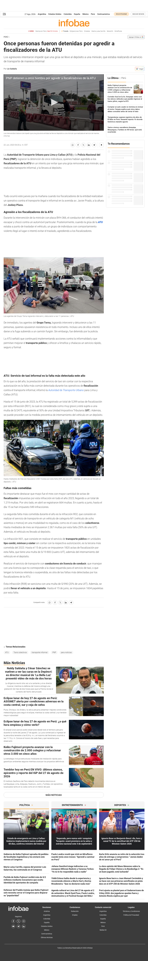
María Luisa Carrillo (98, 31)
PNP (54, 652)
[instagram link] (24, 921)
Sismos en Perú (46, 31)
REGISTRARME (121, 14)
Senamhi (110, 31)
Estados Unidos (54, 14)
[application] (54, 102)
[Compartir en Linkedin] (89, 145)
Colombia (68, 14)
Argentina (42, 14)
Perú (93, 14)
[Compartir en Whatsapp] (72, 145)
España (77, 14)
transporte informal (40, 652)
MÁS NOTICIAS (54, 795)
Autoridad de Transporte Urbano (66, 390)
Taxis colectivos (20, 652)
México (85, 14)
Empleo (75, 915)
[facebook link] (13, 921)
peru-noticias (66, 652)
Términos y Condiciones (131, 911)
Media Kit (103, 930)
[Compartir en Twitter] (83, 145)
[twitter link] (18, 921)
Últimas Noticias (47, 937)
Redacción (75, 911)
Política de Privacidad (131, 915)
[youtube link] (13, 926)
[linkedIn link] (24, 926)
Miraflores (118, 31)
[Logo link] (74, 23)
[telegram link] (18, 926)
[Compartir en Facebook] (78, 145)
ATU (7, 652)
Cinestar (87, 31)
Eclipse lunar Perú (76, 31)
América (47, 911)
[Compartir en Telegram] (94, 145)
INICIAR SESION (138, 14)
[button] (4, 14)
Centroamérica (103, 14)
